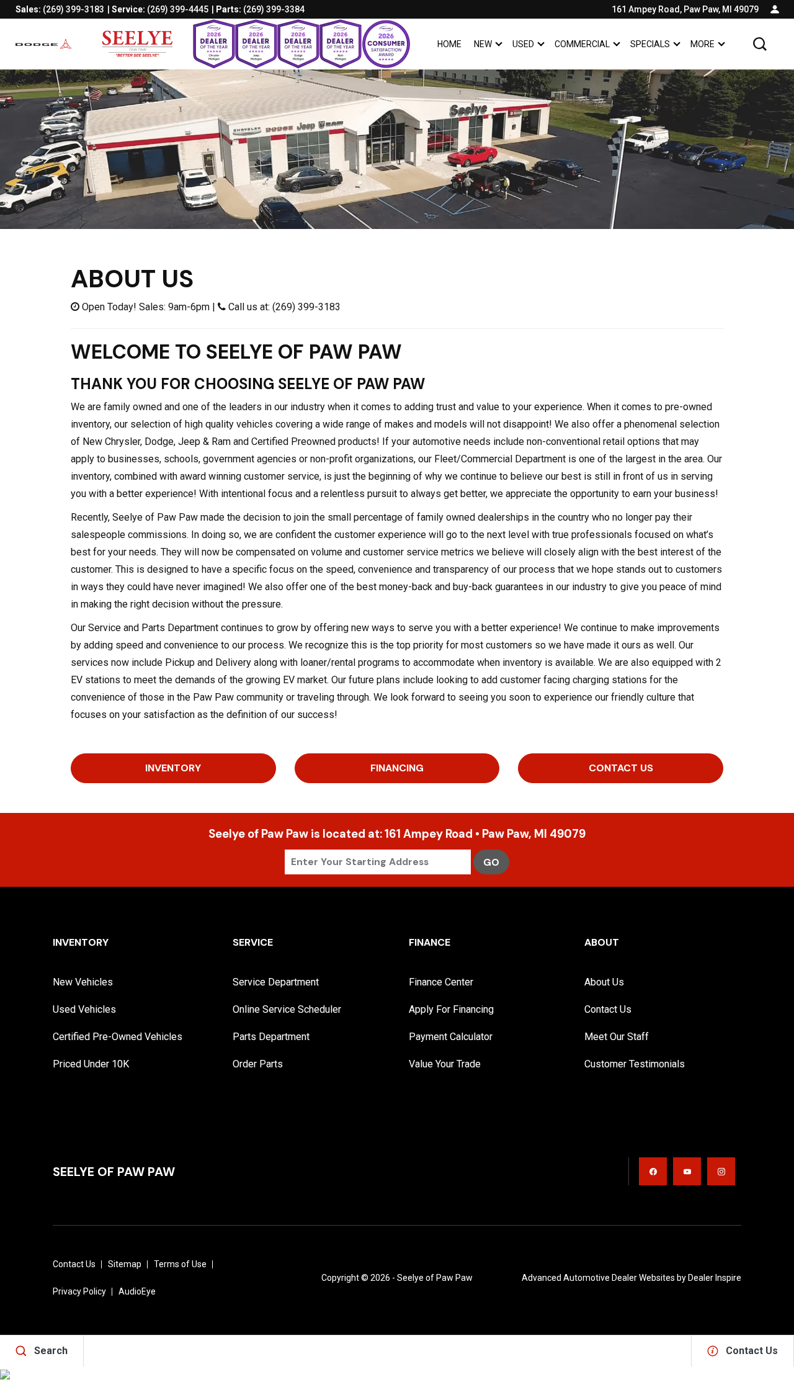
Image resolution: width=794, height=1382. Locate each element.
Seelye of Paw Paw (435, 1278)
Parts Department (271, 1037)
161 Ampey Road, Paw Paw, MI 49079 (685, 9)
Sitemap (124, 1264)
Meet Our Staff (616, 1037)
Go (491, 862)
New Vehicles (83, 982)
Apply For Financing (451, 1009)
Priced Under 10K (91, 1064)
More (702, 46)
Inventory (173, 767)
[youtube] (687, 1171)
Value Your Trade (445, 1064)
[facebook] (653, 1171)
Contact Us (621, 767)
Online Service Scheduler (287, 1009)
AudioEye (137, 1291)
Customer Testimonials (634, 1064)
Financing (397, 767)
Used (523, 44)
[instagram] (721, 1171)
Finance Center (441, 982)
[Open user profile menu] (775, 9)
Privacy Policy (79, 1291)
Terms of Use (180, 1264)
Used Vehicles (84, 1009)
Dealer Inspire (714, 1278)
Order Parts (258, 1064)
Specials (650, 44)
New (483, 44)
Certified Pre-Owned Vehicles (117, 1037)
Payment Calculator (451, 1037)
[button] (760, 44)
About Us (604, 982)
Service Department (276, 982)
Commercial (582, 44)
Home (449, 44)
